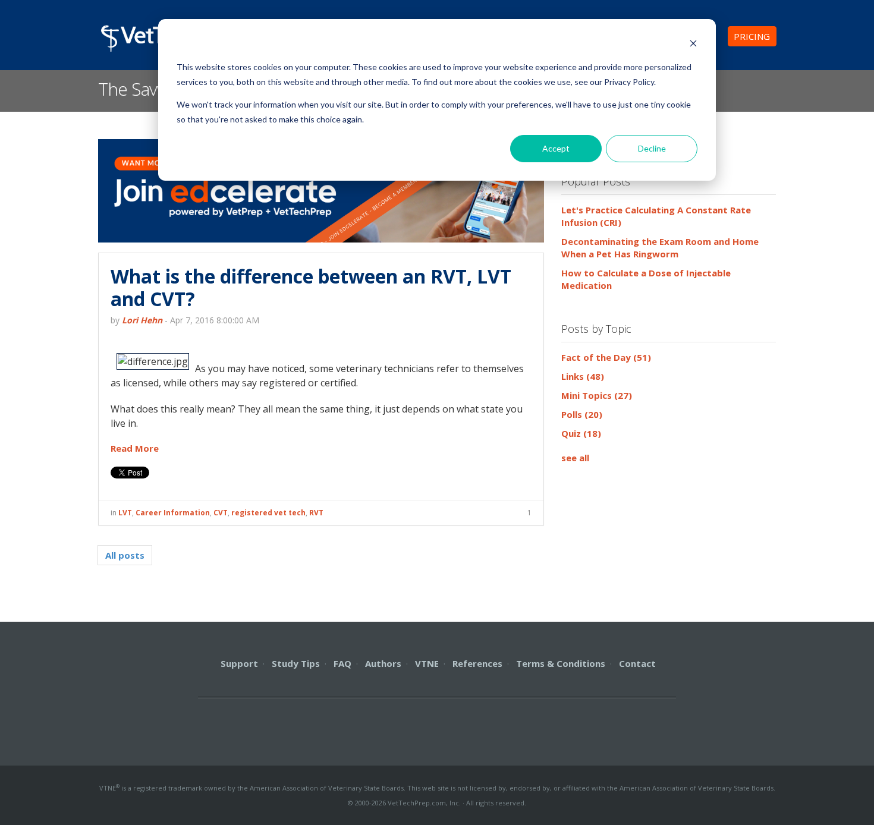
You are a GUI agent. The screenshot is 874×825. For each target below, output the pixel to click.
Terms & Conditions (560, 663)
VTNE (427, 663)
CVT (220, 513)
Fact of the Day (606, 357)
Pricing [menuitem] (752, 36)
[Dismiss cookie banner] (693, 44)
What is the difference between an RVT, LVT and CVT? (311, 287)
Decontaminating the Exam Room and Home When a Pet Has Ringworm (660, 247)
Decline (652, 148)
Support (239, 663)
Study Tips (296, 663)
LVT (125, 513)
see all (575, 458)
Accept (556, 148)
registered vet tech (268, 513)
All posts (124, 555)
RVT (316, 513)
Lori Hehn (142, 320)
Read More (135, 448)
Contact (637, 663)
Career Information (173, 513)
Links (582, 376)
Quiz (581, 433)
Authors (383, 663)
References (477, 663)
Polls (581, 414)
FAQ (342, 663)
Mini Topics (596, 395)
